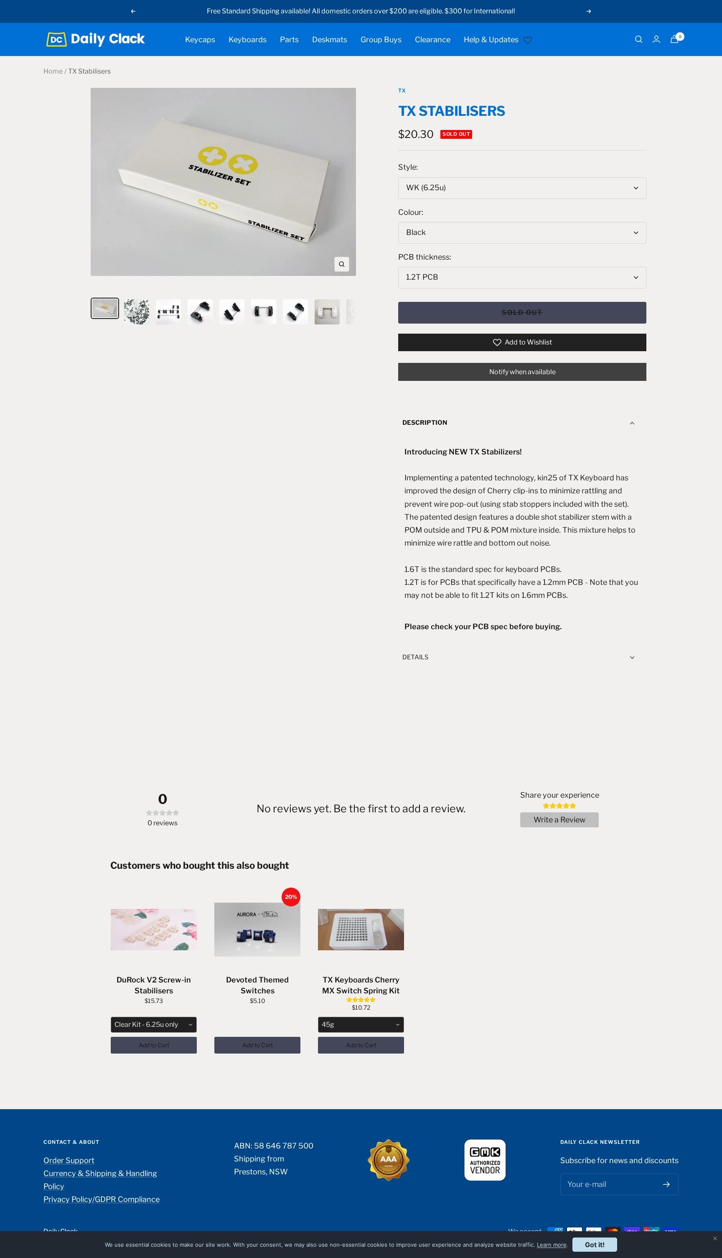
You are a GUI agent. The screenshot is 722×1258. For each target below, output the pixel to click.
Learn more (552, 1244)
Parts (289, 39)
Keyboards (248, 39)
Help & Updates (491, 39)
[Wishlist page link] (528, 39)
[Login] (656, 39)
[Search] (639, 39)
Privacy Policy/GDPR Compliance (101, 1199)
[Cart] (674, 39)
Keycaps (200, 39)
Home (53, 71)
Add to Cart (154, 1045)
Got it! (595, 1244)
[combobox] (154, 1025)
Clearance (432, 39)
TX (402, 90)
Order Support (68, 1160)
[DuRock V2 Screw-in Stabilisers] (154, 929)
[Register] (666, 1184)
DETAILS (415, 657)
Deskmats (329, 39)
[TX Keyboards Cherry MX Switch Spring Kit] (361, 929)
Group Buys (381, 39)
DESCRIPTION (424, 422)
